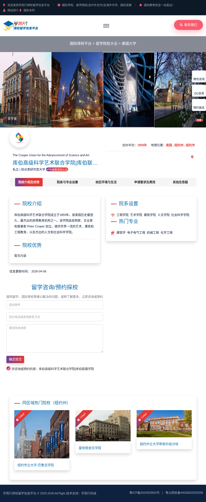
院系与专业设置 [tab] (67, 182)
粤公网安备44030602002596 (184, 492)
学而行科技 (88, 493)
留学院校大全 (106, 44)
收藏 (199, 120)
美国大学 (129, 44)
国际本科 (29, 10)
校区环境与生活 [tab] (106, 182)
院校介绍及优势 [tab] (28, 182)
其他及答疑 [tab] (180, 182)
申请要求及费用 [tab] (144, 182)
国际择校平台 (81, 44)
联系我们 (190, 25)
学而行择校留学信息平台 (19, 493)
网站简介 (13, 10)
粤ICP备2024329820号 (144, 492)
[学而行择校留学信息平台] (20, 25)
